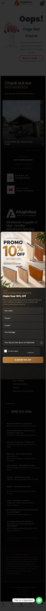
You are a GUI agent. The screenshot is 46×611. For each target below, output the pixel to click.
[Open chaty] (39, 600)
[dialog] (23, 305)
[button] (42, 3)
